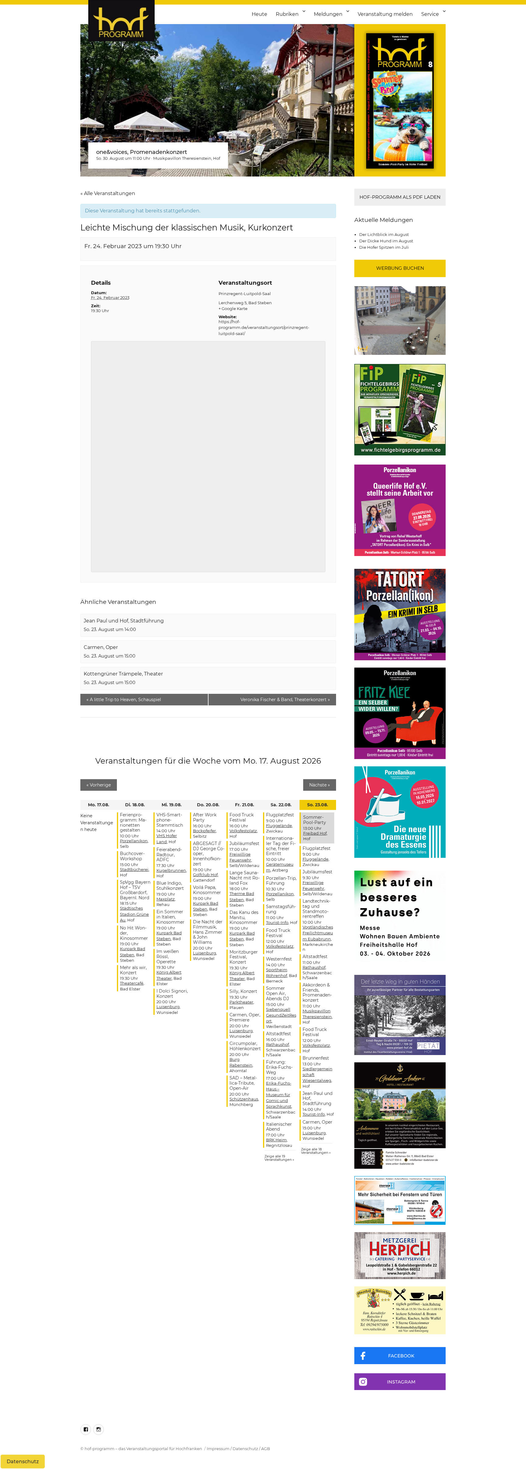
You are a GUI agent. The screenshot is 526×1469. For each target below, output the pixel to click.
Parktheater (241, 1002)
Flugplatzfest (280, 815)
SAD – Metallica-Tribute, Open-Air (243, 1083)
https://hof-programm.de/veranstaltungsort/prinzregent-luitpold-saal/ (264, 327)
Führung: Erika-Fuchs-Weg (279, 1067)
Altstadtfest (278, 1033)
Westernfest (279, 959)
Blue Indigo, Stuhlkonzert (170, 885)
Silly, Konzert (243, 991)
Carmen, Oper (101, 647)
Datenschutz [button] (23, 1461)
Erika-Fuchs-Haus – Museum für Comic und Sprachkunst (278, 1095)
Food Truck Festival (242, 817)
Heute (259, 14)
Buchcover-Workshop (132, 856)
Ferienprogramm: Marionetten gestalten (133, 822)
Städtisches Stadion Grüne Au (134, 914)
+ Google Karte (233, 308)
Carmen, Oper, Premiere (245, 1017)
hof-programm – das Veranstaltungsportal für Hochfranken (143, 1448)
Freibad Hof (315, 833)
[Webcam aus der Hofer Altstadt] (400, 320)
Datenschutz (245, 1448)
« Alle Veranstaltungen (107, 193)
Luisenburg (168, 1006)
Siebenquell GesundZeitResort (281, 1015)
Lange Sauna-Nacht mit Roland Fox (245, 878)
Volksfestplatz (243, 830)
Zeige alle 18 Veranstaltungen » (316, 1151)
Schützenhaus (244, 1098)
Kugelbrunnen (171, 870)
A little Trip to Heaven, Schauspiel (123, 699)
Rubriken (287, 14)
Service (430, 14)
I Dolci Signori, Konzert (172, 993)
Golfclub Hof (205, 874)
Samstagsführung (281, 909)
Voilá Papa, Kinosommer (207, 890)
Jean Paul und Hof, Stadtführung (124, 621)
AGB (265, 1448)
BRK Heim (276, 1139)
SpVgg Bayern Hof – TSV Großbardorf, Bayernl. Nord (135, 889)
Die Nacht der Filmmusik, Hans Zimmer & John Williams (208, 932)
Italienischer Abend (279, 1126)
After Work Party (204, 817)
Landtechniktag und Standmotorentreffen (316, 908)
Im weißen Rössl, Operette (167, 956)
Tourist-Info (277, 922)
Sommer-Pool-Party (314, 820)
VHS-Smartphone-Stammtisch (169, 820)
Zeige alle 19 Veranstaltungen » (279, 1158)
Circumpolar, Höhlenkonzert (245, 1046)
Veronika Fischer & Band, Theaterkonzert (285, 699)
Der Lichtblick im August (384, 234)
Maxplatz (165, 899)
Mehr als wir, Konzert (133, 970)
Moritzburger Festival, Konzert (244, 957)
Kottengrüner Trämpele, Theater (123, 674)
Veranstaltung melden (385, 14)
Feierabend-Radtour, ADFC (169, 855)
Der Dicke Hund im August (386, 240)
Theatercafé (131, 983)
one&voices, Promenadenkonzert (141, 152)
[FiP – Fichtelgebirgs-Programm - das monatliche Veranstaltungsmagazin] (400, 409)
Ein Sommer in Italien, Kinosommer (170, 917)
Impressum (218, 1448)
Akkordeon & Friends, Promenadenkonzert (317, 992)
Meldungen (328, 14)
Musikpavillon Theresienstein (182, 158)
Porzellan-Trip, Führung (281, 880)
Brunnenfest (316, 1058)
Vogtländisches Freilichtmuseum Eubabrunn (318, 933)
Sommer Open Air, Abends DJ (277, 993)
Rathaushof (277, 1044)
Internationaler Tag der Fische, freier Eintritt (281, 846)
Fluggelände (279, 825)
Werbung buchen (400, 268)
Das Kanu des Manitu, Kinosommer (244, 917)
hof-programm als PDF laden (399, 197)
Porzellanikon (134, 840)
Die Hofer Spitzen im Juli (384, 247)
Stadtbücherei (134, 869)
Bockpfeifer (204, 830)
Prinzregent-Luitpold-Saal (245, 293)
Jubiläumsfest (244, 843)
